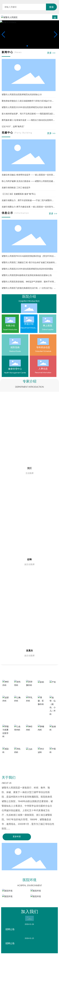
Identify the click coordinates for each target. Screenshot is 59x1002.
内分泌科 (41, 757)
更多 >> (51, 52)
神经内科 (29, 735)
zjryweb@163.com (22, 977)
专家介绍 (10, 325)
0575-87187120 (21, 985)
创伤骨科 (17, 690)
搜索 (51, 7)
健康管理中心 (15, 368)
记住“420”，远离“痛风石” (13, 126)
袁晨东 (29, 650)
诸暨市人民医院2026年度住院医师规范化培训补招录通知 (27, 269)
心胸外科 (17, 706)
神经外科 (5, 690)
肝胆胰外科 (29, 690)
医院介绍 (29, 296)
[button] (27, 45)
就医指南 (15, 347)
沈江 (29, 468)
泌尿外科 (5, 706)
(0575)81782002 (27, 1000)
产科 (53, 687)
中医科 (53, 757)
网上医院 (47, 325)
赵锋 (29, 559)
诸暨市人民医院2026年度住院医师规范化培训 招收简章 (27, 107)
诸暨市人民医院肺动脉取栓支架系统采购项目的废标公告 (27, 275)
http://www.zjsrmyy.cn (24, 981)
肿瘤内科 (41, 735)
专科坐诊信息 (43, 347)
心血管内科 (17, 735)
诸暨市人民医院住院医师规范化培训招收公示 (22, 94)
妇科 (41, 687)
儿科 (29, 754)
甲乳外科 (29, 706)
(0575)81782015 (19, 996)
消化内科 (17, 757)
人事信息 (43, 368)
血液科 (53, 735)
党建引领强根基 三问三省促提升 (16, 187)
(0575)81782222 (35, 992)
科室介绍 (29, 323)
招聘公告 (10, 929)
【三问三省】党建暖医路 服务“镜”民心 (19, 194)
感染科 (5, 757)
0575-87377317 (21, 989)
